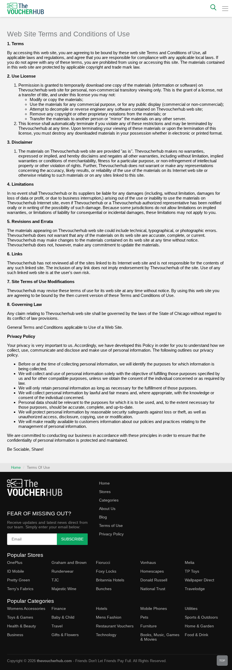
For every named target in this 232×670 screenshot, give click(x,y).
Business (15, 634)
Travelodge (195, 588)
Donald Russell (153, 580)
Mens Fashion (108, 617)
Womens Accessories (26, 608)
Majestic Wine (63, 588)
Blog (103, 517)
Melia (189, 562)
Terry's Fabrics (20, 588)
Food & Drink (196, 634)
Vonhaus (148, 562)
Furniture (148, 626)
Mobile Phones (153, 608)
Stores (105, 491)
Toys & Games (20, 617)
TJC (55, 580)
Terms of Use (111, 525)
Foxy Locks (106, 571)
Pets (144, 617)
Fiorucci (103, 562)
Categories (109, 500)
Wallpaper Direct (199, 580)
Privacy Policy (111, 534)
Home (16, 467)
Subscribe (72, 539)
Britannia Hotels (110, 580)
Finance (58, 608)
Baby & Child (62, 617)
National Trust (152, 588)
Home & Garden (199, 626)
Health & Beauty (21, 626)
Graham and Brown (69, 562)
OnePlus (14, 562)
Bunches (103, 588)
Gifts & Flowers (65, 634)
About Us (107, 508)
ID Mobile (15, 571)
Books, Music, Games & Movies (159, 636)
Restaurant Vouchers (115, 626)
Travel (57, 626)
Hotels (101, 608)
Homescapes (152, 571)
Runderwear (62, 571)
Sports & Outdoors (201, 617)
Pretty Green (18, 580)
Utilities (191, 608)
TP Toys (192, 571)
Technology (106, 634)
